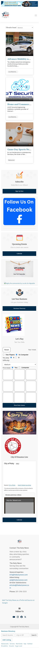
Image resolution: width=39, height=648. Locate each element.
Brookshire (4, 646)
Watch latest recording (24, 485)
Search (34, 635)
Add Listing (6, 640)
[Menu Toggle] (19, 608)
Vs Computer (23, 355)
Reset (6, 349)
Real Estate (19, 644)
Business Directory (8, 631)
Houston (11, 646)
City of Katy (12, 485)
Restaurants (5, 644)
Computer (25, 367)
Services (12, 644)
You (16, 367)
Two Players (10, 355)
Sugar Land (18, 646)
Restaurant (11, 160)
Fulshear (29, 644)
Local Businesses (13, 72)
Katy (25, 644)
